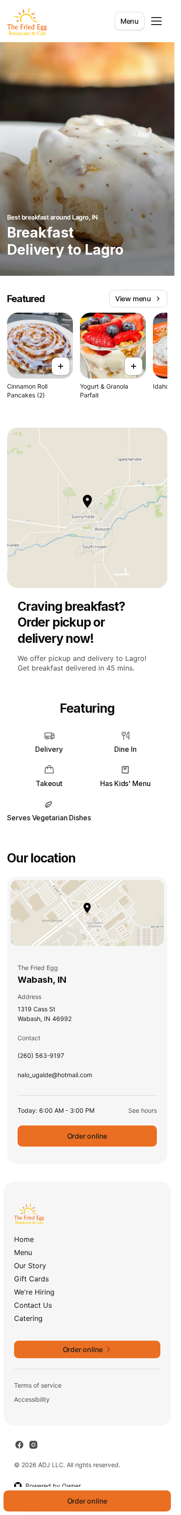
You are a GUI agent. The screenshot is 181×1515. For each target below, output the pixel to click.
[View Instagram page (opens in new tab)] (33, 1444)
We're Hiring (34, 1292)
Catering (28, 1318)
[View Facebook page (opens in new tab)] (19, 1444)
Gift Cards (31, 1278)
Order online (87, 1136)
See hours (142, 1110)
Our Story (30, 1265)
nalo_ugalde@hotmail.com (55, 1077)
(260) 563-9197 (41, 1058)
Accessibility (32, 1399)
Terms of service (38, 1385)
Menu (129, 21)
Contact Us (33, 1305)
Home (24, 1239)
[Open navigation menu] (156, 21)
